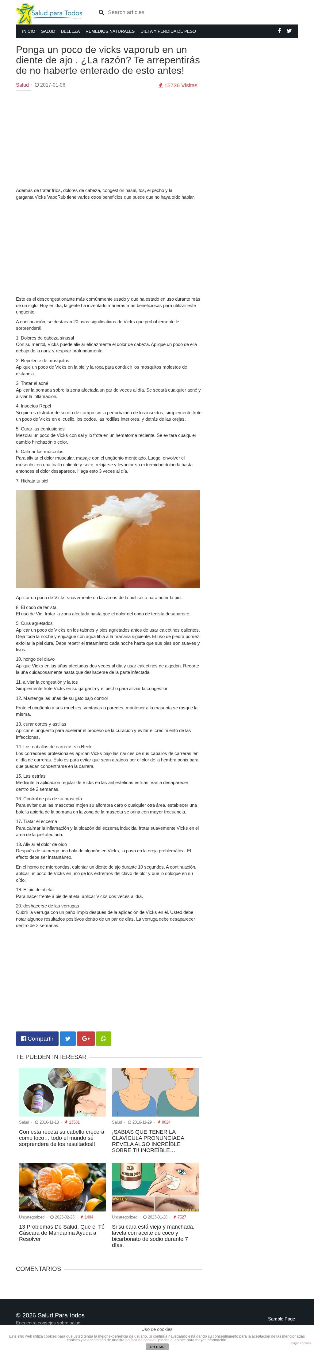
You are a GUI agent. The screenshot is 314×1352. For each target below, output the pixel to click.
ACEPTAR (157, 1347)
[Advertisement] (108, 139)
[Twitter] (289, 31)
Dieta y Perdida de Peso (168, 31)
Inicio (28, 31)
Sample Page (281, 1318)
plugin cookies (301, 1343)
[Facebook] (279, 31)
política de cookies (140, 1340)
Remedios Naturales (110, 31)
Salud (48, 31)
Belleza (70, 31)
